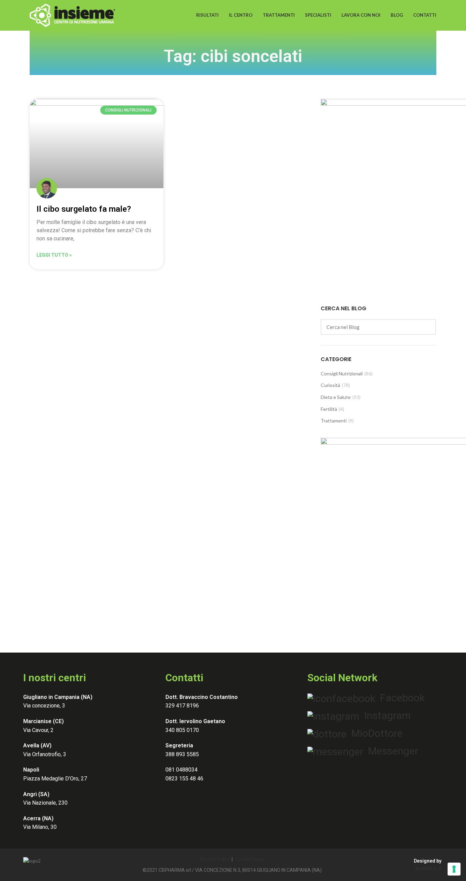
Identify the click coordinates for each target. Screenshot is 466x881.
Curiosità (330, 385)
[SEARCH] (426, 327)
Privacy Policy (215, 859)
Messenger (390, 751)
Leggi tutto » (54, 255)
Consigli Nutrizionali (342, 373)
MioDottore (375, 733)
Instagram (385, 715)
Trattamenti (334, 420)
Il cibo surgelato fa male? (84, 209)
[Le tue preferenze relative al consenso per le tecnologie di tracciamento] (454, 869)
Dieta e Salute (336, 397)
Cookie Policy (250, 859)
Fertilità (329, 409)
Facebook (400, 698)
